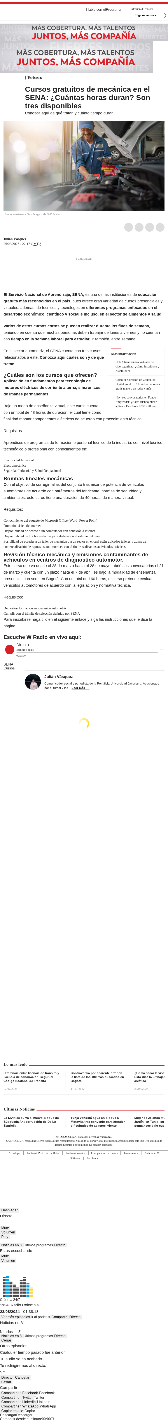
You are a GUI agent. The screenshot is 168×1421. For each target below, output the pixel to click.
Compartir (59, 1317)
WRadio (27, 13)
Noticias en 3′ (11, 1245)
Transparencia (131, 1153)
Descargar (8, 1415)
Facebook (128, 227)
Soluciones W (152, 1153)
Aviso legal (14, 1153)
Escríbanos (92, 1158)
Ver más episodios (15, 1317)
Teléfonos (75, 1158)
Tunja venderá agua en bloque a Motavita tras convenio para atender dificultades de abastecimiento (98, 1121)
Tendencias (35, 77)
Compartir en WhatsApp (19, 1406)
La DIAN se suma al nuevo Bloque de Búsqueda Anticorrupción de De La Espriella (31, 1121)
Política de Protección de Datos (43, 1153)
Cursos (9, 668)
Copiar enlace (12, 1411)
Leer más (78, 688)
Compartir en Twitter (17, 1397)
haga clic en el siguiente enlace (59, 619)
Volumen (8, 1232)
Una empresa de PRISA (84, 1170)
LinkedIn (149, 227)
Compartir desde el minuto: (25, 1419)
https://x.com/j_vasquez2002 (29, 239)
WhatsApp (160, 227)
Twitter (139, 227)
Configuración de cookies (104, 1153)
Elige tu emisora (145, 15)
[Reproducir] (9, 649)
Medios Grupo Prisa (84, 1181)
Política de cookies (75, 1153)
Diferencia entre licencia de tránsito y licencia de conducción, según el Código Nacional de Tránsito (31, 1077)
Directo (59, 1245)
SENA (8, 664)
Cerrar (6, 1340)
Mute (5, 1228)
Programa (113, 9)
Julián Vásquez (15, 239)
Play (4, 1237)
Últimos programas (38, 1245)
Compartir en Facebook (19, 1393)
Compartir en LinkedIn (18, 1402)
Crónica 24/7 (10, 1300)
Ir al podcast (40, 1317)
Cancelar (22, 1377)
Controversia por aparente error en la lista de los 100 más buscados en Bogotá (97, 1077)
